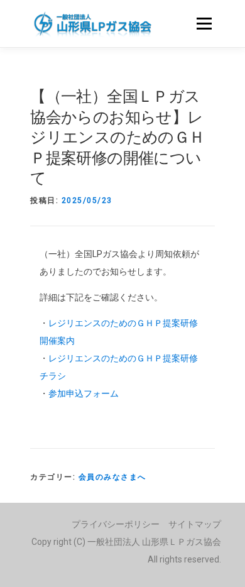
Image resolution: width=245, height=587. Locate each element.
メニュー (204, 23)
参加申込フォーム (83, 393)
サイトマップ (194, 524)
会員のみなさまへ (112, 477)
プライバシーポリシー (116, 524)
